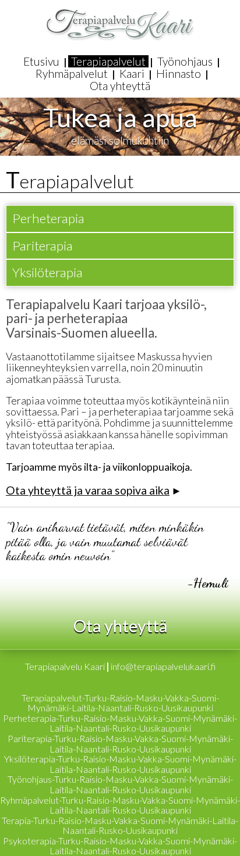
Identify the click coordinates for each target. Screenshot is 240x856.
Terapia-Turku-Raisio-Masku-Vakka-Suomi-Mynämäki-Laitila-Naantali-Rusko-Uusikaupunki (120, 825)
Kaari (131, 73)
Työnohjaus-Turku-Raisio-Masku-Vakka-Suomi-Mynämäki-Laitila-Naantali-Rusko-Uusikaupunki (120, 784)
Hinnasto (178, 73)
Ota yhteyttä (120, 86)
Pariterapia (42, 245)
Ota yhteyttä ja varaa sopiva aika (88, 490)
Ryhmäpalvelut (72, 73)
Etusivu (41, 61)
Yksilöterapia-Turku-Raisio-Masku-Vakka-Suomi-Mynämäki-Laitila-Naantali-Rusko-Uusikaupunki (120, 764)
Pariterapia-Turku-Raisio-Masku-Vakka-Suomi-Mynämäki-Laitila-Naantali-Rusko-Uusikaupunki (120, 743)
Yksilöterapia (47, 272)
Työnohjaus (185, 61)
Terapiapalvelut (108, 61)
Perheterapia (48, 218)
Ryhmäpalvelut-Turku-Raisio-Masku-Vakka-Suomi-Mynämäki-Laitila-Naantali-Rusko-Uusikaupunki (120, 805)
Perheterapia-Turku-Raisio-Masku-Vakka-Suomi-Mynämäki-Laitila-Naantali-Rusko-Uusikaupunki (120, 723)
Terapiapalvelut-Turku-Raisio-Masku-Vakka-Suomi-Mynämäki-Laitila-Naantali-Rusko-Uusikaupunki (120, 703)
